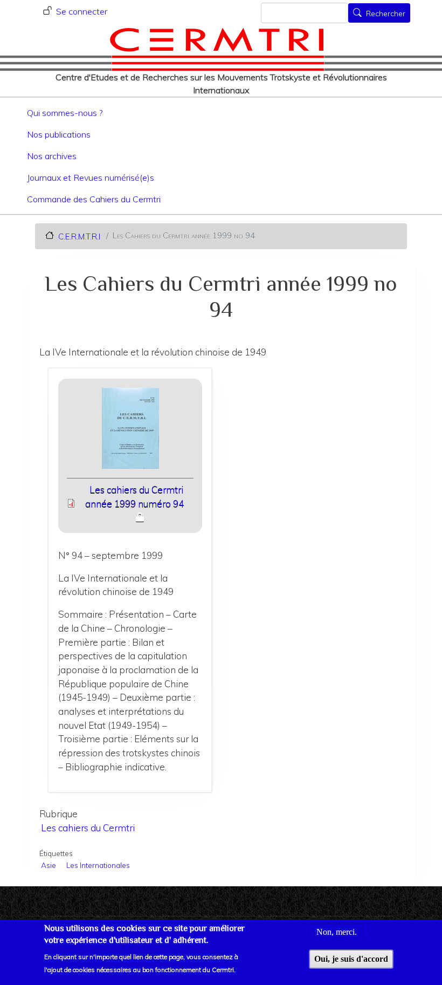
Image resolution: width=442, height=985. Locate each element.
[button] (130, 431)
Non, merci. (336, 931)
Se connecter (81, 11)
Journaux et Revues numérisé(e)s (90, 177)
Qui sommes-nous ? (64, 112)
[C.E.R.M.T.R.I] (217, 49)
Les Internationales (98, 865)
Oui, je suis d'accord (351, 958)
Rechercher (385, 14)
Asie (48, 865)
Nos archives (52, 156)
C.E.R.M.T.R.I (79, 236)
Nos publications (59, 134)
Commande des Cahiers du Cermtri (94, 199)
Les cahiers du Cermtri (88, 827)
